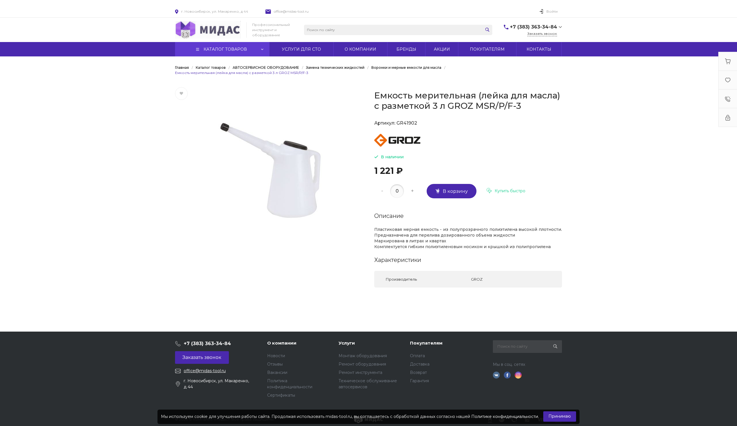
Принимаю (559, 416)
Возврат (418, 372)
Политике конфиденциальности (504, 416)
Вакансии (277, 372)
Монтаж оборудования (363, 355)
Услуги (347, 343)
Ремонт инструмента (360, 372)
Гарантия (419, 380)
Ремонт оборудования (362, 364)
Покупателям (426, 343)
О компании (282, 343)
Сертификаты (281, 395)
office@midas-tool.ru (291, 11)
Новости (276, 355)
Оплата (417, 355)
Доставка (420, 364)
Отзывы (275, 364)
